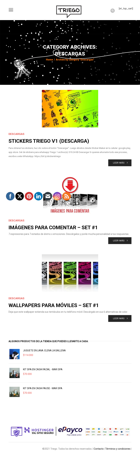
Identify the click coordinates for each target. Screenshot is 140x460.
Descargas (16, 134)
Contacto (99, 448)
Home (49, 59)
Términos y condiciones (117, 448)
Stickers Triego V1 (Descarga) (49, 141)
